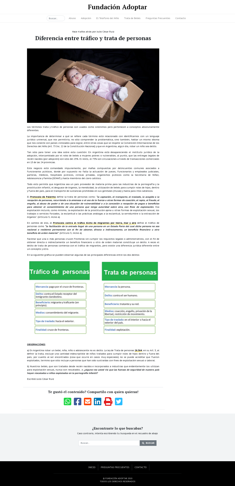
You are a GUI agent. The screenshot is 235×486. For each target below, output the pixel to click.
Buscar (150, 443)
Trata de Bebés (132, 18)
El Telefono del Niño (107, 18)
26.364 (138, 350)
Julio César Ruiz (105, 31)
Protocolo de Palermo (43, 196)
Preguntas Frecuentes (158, 18)
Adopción (86, 18)
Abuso (72, 18)
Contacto (180, 18)
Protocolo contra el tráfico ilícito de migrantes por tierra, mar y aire (94, 222)
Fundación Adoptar (117, 7)
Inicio (91, 467)
